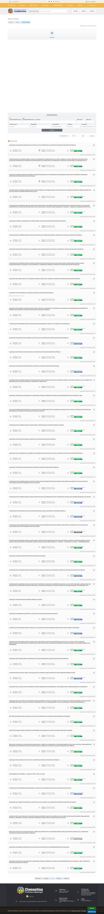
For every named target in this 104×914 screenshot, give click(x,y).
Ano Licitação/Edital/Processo (29, 119)
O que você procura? (34, 11)
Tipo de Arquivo (13, 124)
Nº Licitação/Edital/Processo (15, 119)
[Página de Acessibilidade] (58, 2)
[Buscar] (67, 11)
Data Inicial (79, 119)
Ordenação (84, 124)
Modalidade (34, 124)
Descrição (38, 119)
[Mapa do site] (56, 2)
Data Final (88, 119)
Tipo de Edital (55, 124)
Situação (70, 124)
